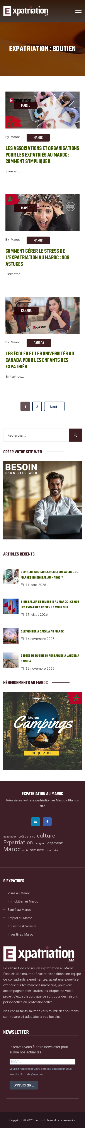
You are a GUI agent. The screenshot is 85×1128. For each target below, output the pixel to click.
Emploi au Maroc (20, 917)
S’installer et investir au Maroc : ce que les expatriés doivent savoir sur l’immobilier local (50, 605)
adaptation (10, 836)
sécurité (37, 849)
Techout (40, 1120)
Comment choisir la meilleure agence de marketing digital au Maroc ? (49, 575)
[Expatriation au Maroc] (25, 11)
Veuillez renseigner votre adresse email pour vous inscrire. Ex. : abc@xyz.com (41, 1071)
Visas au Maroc (19, 893)
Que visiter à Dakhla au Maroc (42, 631)
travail (49, 850)
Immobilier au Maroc (23, 901)
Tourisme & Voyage (22, 926)
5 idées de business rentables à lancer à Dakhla (50, 658)
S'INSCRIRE (24, 1085)
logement (54, 842)
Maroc (25, 106)
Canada (26, 311)
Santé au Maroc (19, 909)
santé (25, 850)
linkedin (35, 821)
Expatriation (18, 842)
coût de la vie (27, 836)
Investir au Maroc (21, 934)
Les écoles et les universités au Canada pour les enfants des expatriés (39, 360)
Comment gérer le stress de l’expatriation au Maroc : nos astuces (37, 257)
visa (56, 850)
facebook (47, 821)
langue (39, 843)
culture (46, 835)
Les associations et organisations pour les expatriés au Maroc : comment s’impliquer (42, 155)
